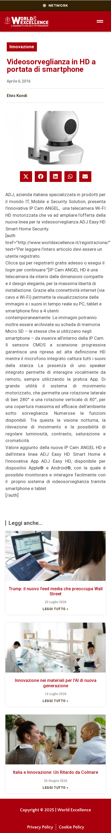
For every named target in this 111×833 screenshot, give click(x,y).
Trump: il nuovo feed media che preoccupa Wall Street (56, 591)
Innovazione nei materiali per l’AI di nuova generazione (55, 683)
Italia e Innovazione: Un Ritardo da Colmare (55, 772)
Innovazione (21, 46)
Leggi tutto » (55, 609)
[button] (26, 176)
